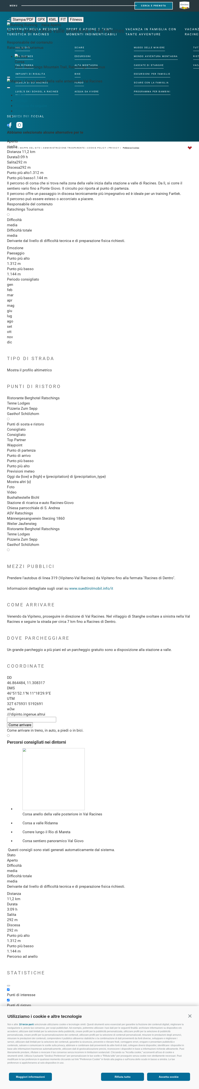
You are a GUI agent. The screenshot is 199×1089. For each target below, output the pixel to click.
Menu (13, 5)
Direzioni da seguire (31, 106)
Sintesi (20, 95)
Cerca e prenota (153, 5)
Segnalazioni (25, 116)
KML (53, 19)
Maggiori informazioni (30, 1076)
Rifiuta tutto (123, 1076)
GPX (41, 19)
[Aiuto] (8, 985)
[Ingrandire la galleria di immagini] (8, 77)
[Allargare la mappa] (8, 87)
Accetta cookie (169, 1076)
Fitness (76, 19)
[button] (190, 1016)
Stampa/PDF (23, 19)
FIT (63, 19)
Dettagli (21, 100)
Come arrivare (26, 111)
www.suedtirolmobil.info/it (91, 588)
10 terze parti (26, 1024)
